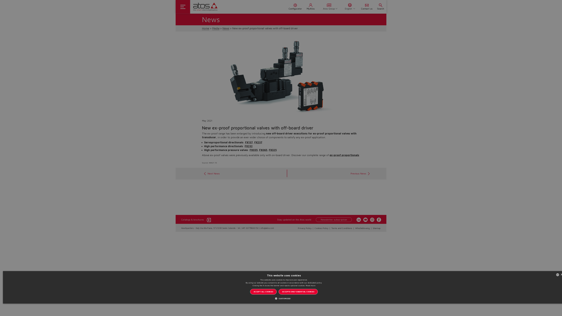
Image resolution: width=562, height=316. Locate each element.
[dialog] (281, 158)
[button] (284, 298)
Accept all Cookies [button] (263, 292)
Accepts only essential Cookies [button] (298, 292)
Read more (310, 285)
